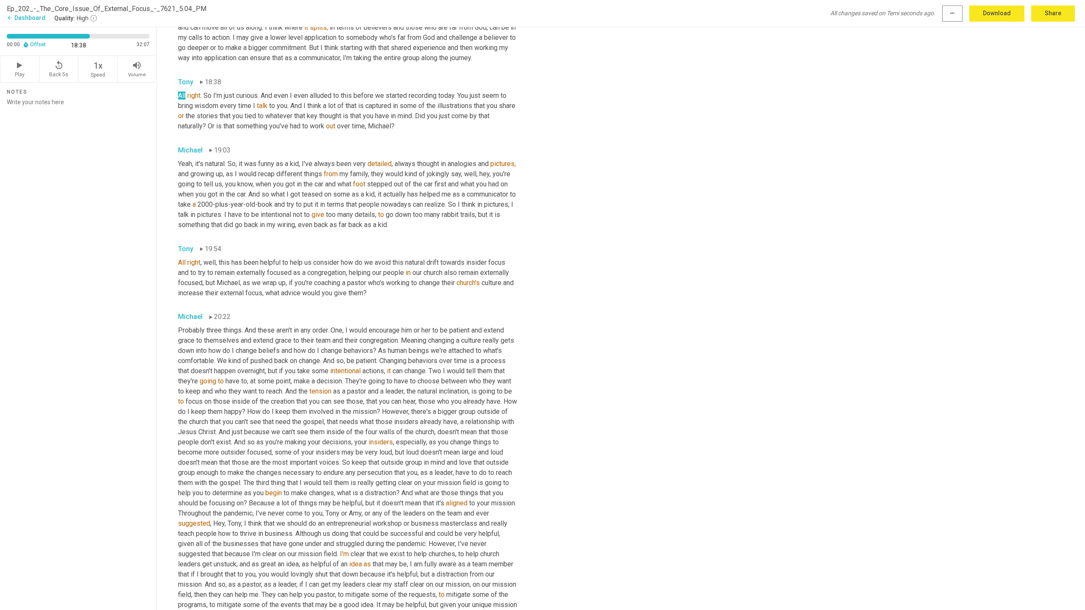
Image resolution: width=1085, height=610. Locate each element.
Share (1053, 13)
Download (997, 13)
